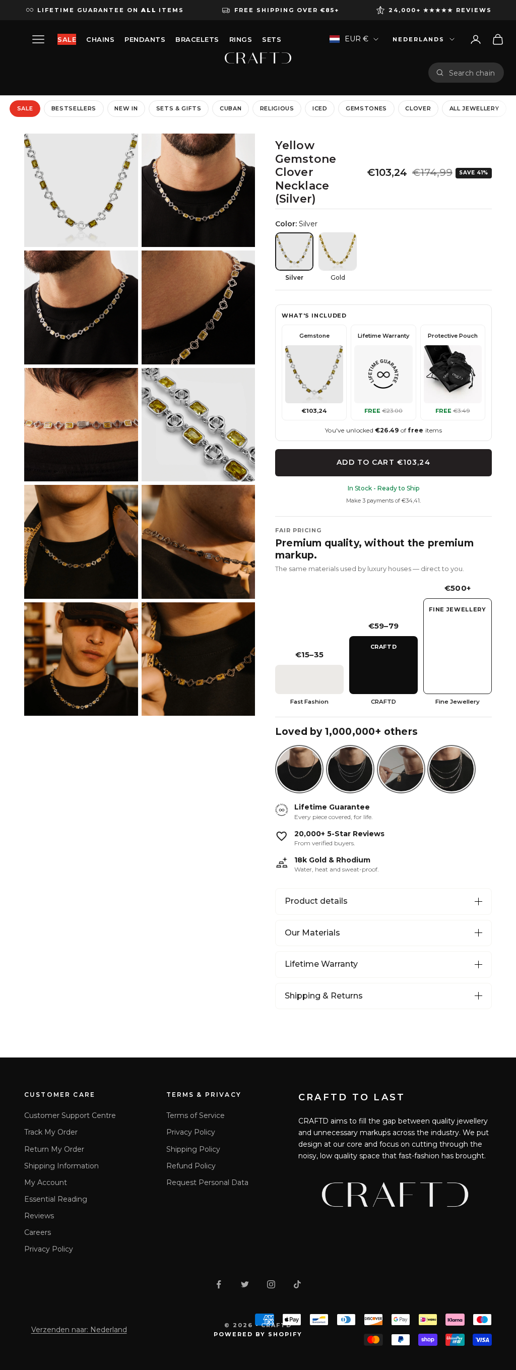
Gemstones (366, 108)
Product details (316, 901)
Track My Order (51, 1132)
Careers (37, 1232)
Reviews (39, 1215)
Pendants (144, 39)
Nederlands (418, 39)
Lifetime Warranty (321, 964)
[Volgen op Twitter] (245, 1284)
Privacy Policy (48, 1249)
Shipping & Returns (324, 996)
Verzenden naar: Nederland (79, 1329)
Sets (271, 39)
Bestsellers (73, 108)
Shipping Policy (193, 1149)
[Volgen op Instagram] (271, 1284)
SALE (66, 39)
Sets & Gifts (179, 108)
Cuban (230, 108)
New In (126, 108)
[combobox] (472, 72)
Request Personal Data (207, 1182)
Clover (418, 108)
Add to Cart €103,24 (383, 462)
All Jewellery (474, 108)
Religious (277, 108)
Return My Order (54, 1149)
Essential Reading (55, 1199)
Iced (320, 108)
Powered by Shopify (258, 1334)
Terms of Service (195, 1115)
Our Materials (312, 933)
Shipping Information (61, 1165)
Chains (100, 39)
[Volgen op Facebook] (219, 1284)
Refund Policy (191, 1165)
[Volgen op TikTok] (297, 1284)
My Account (45, 1182)
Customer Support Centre (70, 1115)
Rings (240, 39)
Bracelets (197, 39)
